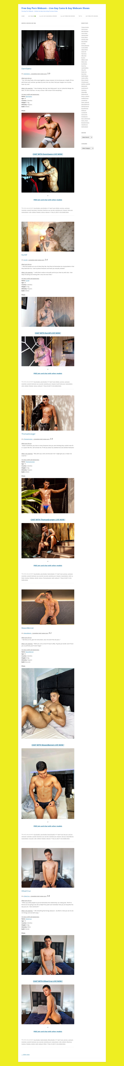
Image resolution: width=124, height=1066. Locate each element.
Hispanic (65, 210)
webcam (47, 212)
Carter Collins (84, 78)
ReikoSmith (84, 86)
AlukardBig (84, 92)
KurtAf (24, 254)
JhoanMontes (84, 108)
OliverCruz (26, 891)
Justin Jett (83, 51)
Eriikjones (83, 110)
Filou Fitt (83, 70)
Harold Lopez (84, 39)
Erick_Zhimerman (85, 118)
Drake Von (84, 72)
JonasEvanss (84, 116)
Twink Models (50, 574)
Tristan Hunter (85, 27)
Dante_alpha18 (85, 102)
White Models (51, 1040)
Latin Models (43, 208)
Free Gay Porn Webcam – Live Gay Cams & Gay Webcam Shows (55, 8)
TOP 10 (80, 16)
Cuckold (29, 210)
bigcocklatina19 (85, 104)
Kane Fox (83, 66)
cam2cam (67, 208)
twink (53, 578)
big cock (66, 834)
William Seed (84, 59)
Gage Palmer (84, 49)
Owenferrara (84, 124)
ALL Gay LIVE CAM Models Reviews (48, 16)
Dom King (83, 74)
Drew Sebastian (85, 45)
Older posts (26, 1054)
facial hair (45, 210)
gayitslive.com (58, 210)
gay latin (53, 210)
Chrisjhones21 (84, 82)
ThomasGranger (28, 434)
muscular (31, 838)
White (44, 1044)
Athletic (57, 208)
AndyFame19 (84, 88)
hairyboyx (83, 90)
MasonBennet (28, 628)
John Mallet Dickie (64, 212)
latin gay (64, 836)
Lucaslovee (84, 112)
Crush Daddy (84, 47)
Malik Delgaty (84, 76)
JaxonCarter (84, 114)
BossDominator (85, 122)
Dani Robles (84, 41)
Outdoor (27, 578)
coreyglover (84, 100)
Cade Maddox (84, 68)
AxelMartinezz (84, 98)
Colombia (24, 210)
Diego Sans (84, 62)
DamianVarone (85, 106)
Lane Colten (84, 33)
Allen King (83, 55)
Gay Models (37, 208)
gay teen (46, 576)
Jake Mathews (84, 31)
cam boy (62, 208)
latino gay (70, 210)
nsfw (30, 212)
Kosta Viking (84, 37)
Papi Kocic (83, 53)
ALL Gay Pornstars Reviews (68, 16)
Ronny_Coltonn (85, 96)
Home (23, 16)
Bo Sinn (83, 57)
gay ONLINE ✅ (32, 16)
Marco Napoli (84, 80)
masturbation (25, 212)
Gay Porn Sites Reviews (92, 16)
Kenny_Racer (84, 120)
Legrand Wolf (84, 35)
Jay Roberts (84, 64)
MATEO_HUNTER (85, 84)
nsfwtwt (34, 212)
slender (36, 578)
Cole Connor (84, 29)
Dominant (40, 210)
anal (54, 208)
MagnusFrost (84, 94)
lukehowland (84, 126)
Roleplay (38, 212)
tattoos (43, 212)
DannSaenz (26, 68)
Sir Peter (83, 43)
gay (49, 210)
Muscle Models (51, 834)
